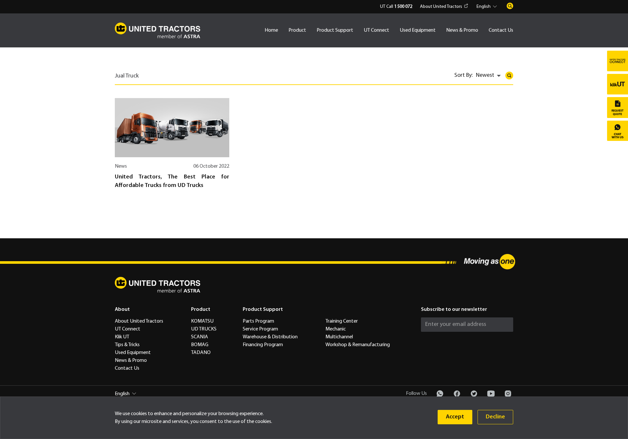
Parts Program (258, 321)
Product (297, 30)
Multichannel (339, 337)
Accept (455, 417)
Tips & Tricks (127, 344)
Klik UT (122, 337)
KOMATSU (202, 321)
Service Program (260, 329)
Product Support (335, 30)
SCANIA (199, 337)
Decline (495, 417)
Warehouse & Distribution (270, 337)
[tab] (128, 78)
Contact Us (501, 30)
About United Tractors (441, 6)
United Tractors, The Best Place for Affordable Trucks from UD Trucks (172, 181)
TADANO (201, 352)
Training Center (341, 321)
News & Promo (462, 30)
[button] (488, 7)
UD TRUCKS (204, 329)
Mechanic (335, 329)
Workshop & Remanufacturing (357, 344)
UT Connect (376, 30)
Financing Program (263, 344)
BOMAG (199, 344)
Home (271, 30)
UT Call (396, 6)
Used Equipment (418, 30)
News (121, 166)
